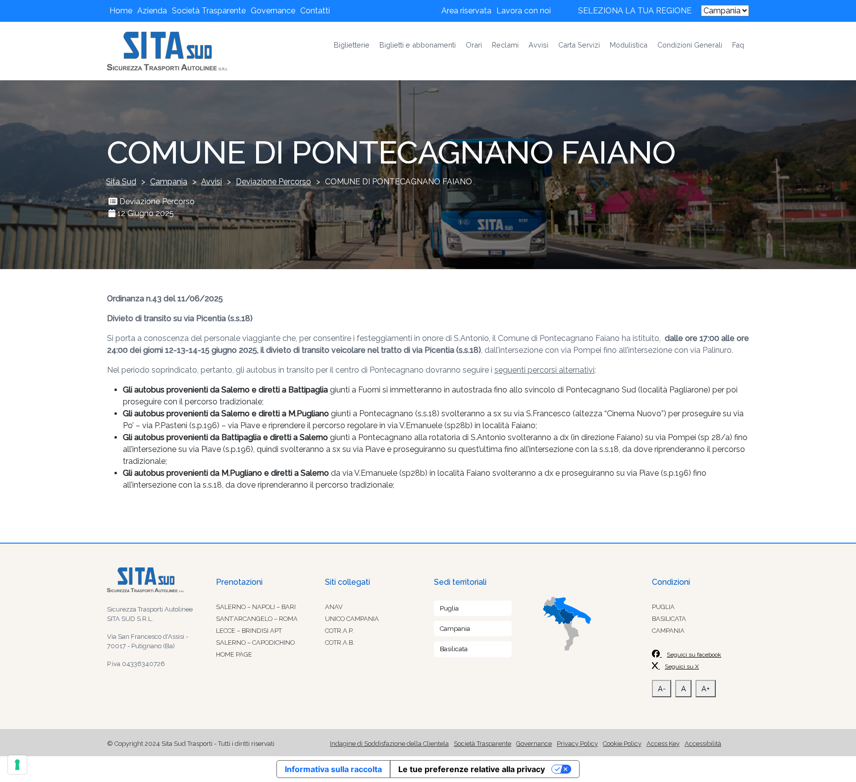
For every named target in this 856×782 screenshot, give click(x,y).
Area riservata (466, 10)
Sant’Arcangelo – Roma (257, 618)
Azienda (152, 10)
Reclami (505, 45)
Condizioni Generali (689, 45)
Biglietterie (352, 45)
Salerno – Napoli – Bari (256, 607)
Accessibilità (703, 743)
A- (662, 688)
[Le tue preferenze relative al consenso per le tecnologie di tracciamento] (17, 764)
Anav (334, 607)
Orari (474, 45)
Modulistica (628, 45)
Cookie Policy (622, 743)
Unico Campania (352, 618)
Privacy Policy (577, 743)
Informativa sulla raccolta (333, 769)
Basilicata (454, 649)
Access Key (663, 743)
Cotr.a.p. (339, 630)
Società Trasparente (209, 10)
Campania (455, 628)
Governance (273, 10)
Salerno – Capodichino (255, 642)
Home (120, 10)
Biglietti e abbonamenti (417, 45)
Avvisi (538, 45)
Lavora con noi (523, 10)
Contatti (315, 10)
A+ (705, 688)
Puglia (449, 608)
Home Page (234, 654)
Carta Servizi (579, 45)
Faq (738, 45)
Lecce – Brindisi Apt (249, 630)
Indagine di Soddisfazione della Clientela (389, 743)
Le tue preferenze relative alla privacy (471, 769)
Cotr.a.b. (339, 642)
